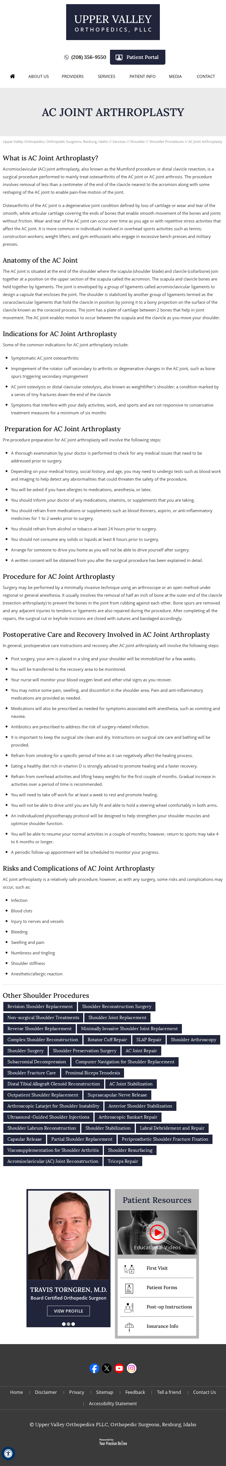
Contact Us (204, 1392)
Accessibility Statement (113, 1403)
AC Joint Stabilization (131, 1084)
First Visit (157, 1268)
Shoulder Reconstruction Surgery (116, 1006)
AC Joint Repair (141, 1050)
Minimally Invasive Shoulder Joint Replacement (129, 1028)
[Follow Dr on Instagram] (131, 1368)
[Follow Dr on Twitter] (107, 1368)
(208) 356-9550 (88, 57)
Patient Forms (162, 1287)
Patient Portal (142, 57)
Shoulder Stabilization (108, 1128)
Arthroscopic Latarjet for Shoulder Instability (53, 1106)
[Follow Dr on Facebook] (94, 1368)
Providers (73, 76)
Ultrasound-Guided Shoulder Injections (48, 1117)
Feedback (135, 1392)
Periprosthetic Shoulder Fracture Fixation (165, 1139)
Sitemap (104, 1392)
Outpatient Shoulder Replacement (42, 1095)
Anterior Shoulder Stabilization (140, 1106)
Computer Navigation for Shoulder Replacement (125, 1061)
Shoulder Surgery (25, 1050)
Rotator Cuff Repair (107, 1039)
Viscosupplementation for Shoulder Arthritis (53, 1150)
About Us (38, 76)
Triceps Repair (123, 1161)
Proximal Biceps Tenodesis (92, 1072)
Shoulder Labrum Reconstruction (41, 1128)
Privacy (76, 1392)
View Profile (68, 1311)
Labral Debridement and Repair (172, 1128)
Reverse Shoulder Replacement (39, 1028)
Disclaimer (46, 1392)
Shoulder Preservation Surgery (84, 1050)
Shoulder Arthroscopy (193, 1039)
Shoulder (138, 141)
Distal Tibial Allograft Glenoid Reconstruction (53, 1084)
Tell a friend (169, 1392)
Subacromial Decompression (36, 1061)
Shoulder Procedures (167, 141)
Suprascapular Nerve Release (117, 1095)
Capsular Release (24, 1139)
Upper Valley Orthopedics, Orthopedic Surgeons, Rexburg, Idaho (55, 141)
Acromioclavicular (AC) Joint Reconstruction (52, 1161)
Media (175, 76)
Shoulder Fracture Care (31, 1072)
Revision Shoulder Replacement (40, 1006)
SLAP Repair (149, 1039)
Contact (206, 76)
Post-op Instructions (169, 1307)
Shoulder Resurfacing (130, 1150)
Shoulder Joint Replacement (117, 1017)
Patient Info (143, 76)
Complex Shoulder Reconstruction (42, 1039)
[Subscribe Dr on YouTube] (119, 1368)
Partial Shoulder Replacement (81, 1139)
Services (106, 76)
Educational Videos (157, 1247)
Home (12, 76)
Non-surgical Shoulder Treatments (43, 1017)
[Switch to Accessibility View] (8, 1453)
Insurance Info (162, 1326)
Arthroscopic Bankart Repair (128, 1117)
